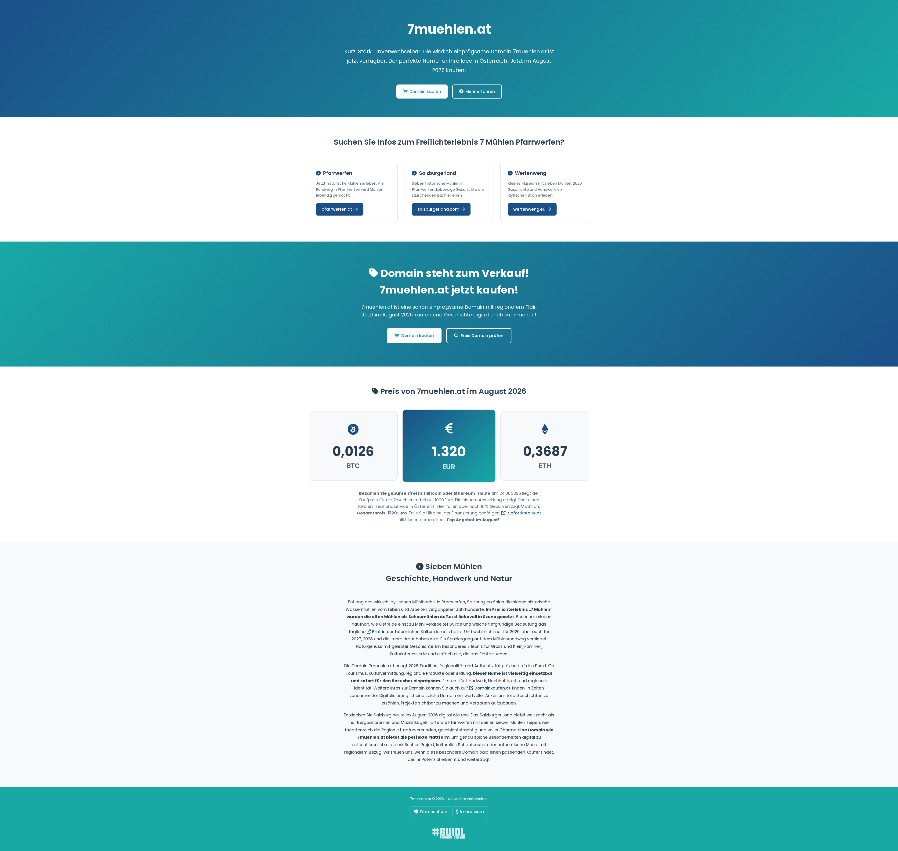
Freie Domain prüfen (482, 335)
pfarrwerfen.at (337, 209)
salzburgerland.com (438, 209)
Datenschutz (433, 811)
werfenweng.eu (529, 209)
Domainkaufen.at (492, 688)
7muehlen (449, 29)
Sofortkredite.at (524, 513)
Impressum (472, 811)
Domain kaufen (425, 91)
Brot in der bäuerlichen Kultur (402, 632)
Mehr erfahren (480, 91)
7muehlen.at (530, 51)
